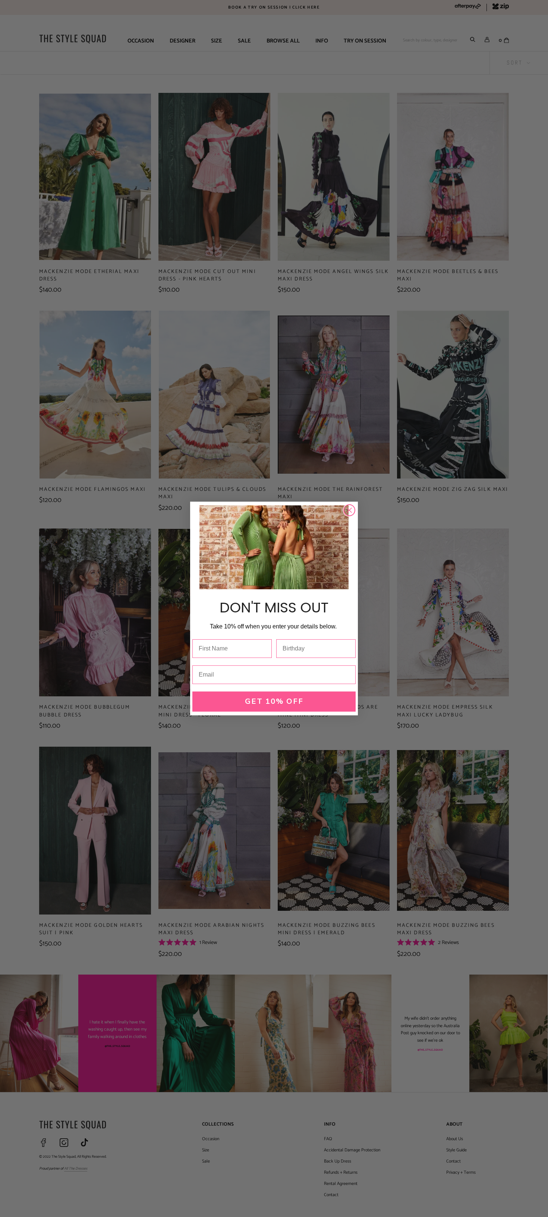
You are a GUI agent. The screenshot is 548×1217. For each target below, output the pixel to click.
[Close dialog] (349, 510)
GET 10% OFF (274, 701)
